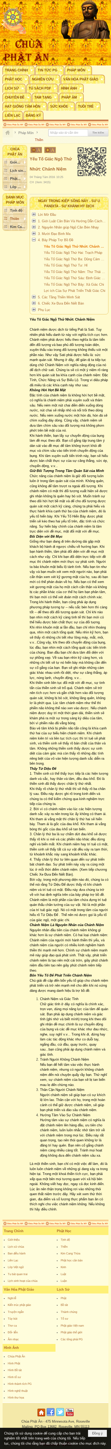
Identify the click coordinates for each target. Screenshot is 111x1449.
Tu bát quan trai (17, 1274)
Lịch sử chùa (16, 1246)
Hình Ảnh (11, 1348)
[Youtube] (70, 1416)
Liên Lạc (13, 1260)
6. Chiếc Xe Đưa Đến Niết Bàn (61, 303)
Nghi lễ (12, 1298)
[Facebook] (50, 1416)
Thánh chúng (69, 1311)
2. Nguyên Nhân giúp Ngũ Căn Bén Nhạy (68, 227)
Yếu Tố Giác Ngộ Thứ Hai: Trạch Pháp (73, 253)
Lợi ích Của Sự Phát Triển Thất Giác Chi (74, 291)
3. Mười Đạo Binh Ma (54, 234)
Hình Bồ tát (15, 1370)
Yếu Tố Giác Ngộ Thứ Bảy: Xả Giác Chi (74, 284)
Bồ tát (64, 1304)
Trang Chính (13, 1231)
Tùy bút (12, 1318)
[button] (19, 70)
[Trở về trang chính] (41, 1416)
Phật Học (64, 1231)
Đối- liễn (13, 1332)
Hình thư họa (16, 1397)
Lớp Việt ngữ (16, 1267)
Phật (63, 1298)
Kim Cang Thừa (70, 1253)
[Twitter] (60, 1416)
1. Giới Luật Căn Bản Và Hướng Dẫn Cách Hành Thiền (72, 221)
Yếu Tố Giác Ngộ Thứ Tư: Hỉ (66, 265)
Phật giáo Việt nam (72, 1325)
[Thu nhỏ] (36, 149)
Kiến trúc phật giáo (19, 1304)
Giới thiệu (14, 1239)
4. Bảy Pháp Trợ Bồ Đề (55, 240)
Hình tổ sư (14, 1377)
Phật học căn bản (72, 1260)
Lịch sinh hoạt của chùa (22, 1280)
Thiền (64, 1246)
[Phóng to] (50, 149)
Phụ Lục (44, 310)
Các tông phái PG (72, 1339)
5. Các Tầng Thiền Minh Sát (59, 297)
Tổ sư (64, 1318)
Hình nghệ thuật (18, 1390)
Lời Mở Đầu (47, 215)
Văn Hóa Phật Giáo (19, 1289)
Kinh (63, 1267)
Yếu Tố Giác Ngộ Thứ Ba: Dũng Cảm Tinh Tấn (75, 259)
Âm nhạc (13, 1339)
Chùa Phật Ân (16, 1356)
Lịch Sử (63, 1289)
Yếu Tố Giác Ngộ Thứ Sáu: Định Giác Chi (75, 278)
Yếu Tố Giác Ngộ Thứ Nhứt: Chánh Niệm (75, 246)
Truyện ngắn (16, 1311)
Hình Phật (14, 1363)
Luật (63, 1274)
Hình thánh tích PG (20, 1383)
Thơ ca (12, 1325)
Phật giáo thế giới (71, 1332)
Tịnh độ (65, 1239)
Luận (64, 1280)
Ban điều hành (17, 1253)
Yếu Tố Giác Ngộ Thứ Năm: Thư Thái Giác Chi (75, 272)
